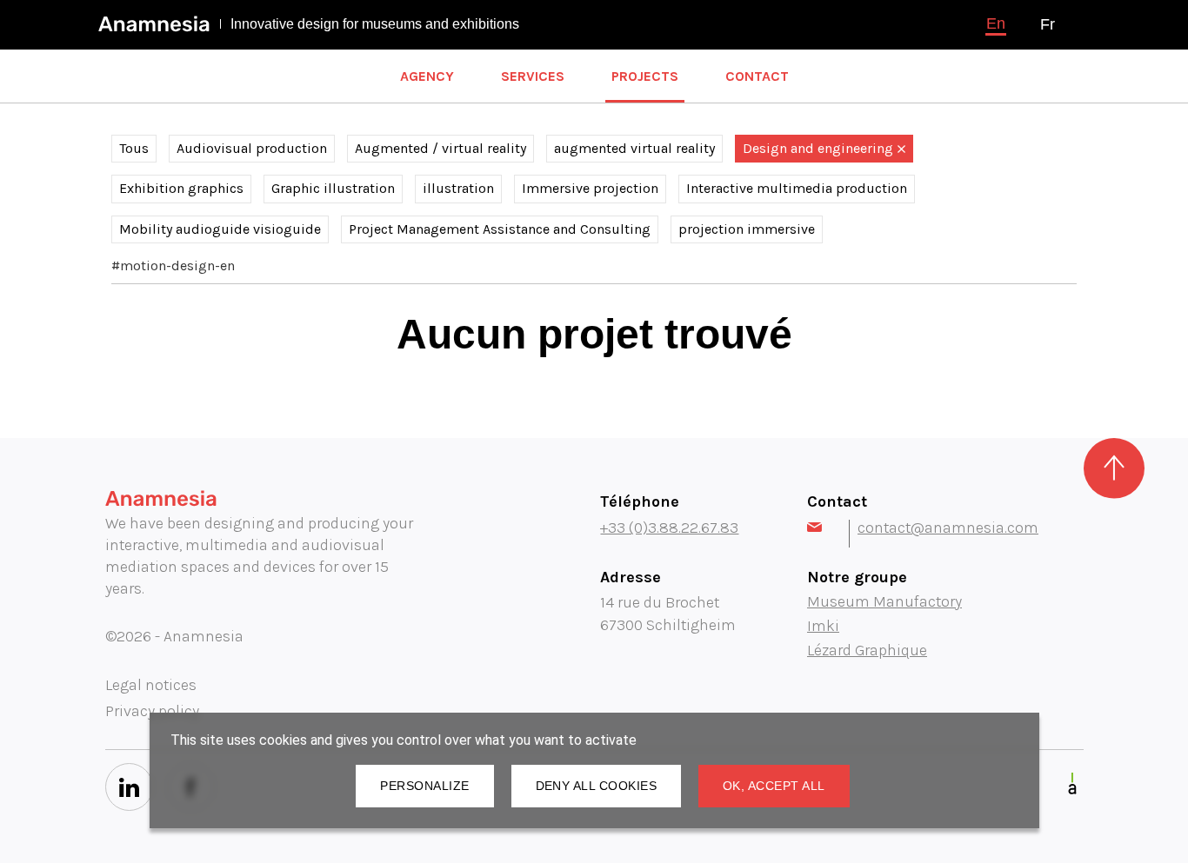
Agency (427, 76)
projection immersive (746, 229)
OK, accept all (774, 786)
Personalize (424, 786)
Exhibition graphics (181, 188)
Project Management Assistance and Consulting (500, 229)
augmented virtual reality (634, 148)
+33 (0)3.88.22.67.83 (669, 527)
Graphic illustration (333, 188)
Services (532, 76)
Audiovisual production (252, 148)
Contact (757, 76)
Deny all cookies (596, 786)
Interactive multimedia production (796, 188)
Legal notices (151, 684)
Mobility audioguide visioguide (220, 229)
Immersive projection (590, 188)
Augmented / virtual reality (440, 148)
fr (1047, 24)
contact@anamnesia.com (948, 527)
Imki (823, 625)
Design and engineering (818, 148)
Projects (644, 76)
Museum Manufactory (884, 601)
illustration (458, 188)
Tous (134, 148)
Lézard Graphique (867, 650)
